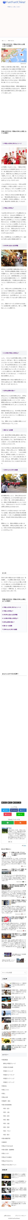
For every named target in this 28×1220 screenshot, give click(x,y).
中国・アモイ (7, 1131)
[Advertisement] (14, 23)
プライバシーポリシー (20, 1215)
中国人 (10, 802)
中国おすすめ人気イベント (9, 1164)
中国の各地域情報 (7, 1104)
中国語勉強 (5, 1059)
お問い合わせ (7, 1215)
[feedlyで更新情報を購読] (7, 822)
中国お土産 (5, 1097)
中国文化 (5, 802)
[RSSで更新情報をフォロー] (20, 822)
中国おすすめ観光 (7, 1157)
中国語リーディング (8, 1082)
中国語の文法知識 (8, 1067)
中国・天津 (6, 1127)
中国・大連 (6, 1123)
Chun (9, 828)
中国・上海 (6, 1112)
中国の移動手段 (6, 1138)
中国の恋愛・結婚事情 (8, 1149)
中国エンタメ (5, 1153)
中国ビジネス (5, 1089)
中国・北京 (6, 1108)
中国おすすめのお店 (7, 1146)
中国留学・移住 (17, 802)
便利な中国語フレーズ (9, 1063)
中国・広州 (6, 1116)
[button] (25, 973)
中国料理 (4, 1142)
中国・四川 (6, 1134)
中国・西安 (6, 1119)
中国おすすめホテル (7, 1161)
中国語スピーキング (8, 1074)
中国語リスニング (8, 1071)
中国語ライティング (8, 1078)
